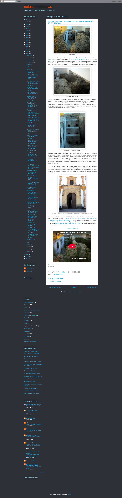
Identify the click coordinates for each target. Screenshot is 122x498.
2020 (27, 33)
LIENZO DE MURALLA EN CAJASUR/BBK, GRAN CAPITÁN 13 (33, 119)
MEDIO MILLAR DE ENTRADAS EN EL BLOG (32, 89)
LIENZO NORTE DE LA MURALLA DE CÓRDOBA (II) (33, 142)
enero (29, 251)
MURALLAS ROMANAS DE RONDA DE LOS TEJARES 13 (32, 155)
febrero (29, 249)
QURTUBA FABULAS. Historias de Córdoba (32, 464)
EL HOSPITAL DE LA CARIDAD (32, 71)
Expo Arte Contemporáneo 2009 (32, 310)
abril (28, 244)
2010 (27, 254)
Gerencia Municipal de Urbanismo (33, 371)
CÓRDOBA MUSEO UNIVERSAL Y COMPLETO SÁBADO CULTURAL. (32, 219)
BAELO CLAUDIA (31, 239)
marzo (29, 246)
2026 (27, 19)
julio (28, 66)
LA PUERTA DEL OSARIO (31, 225)
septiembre (30, 62)
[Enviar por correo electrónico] (73, 272)
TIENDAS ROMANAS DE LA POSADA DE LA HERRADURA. (33, 114)
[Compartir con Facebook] (79, 272)
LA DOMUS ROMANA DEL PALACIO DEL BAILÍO (32, 236)
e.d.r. (27, 423)
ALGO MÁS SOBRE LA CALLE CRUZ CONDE (33, 137)
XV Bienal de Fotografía (30, 341)
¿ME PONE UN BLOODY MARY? (34, 430)
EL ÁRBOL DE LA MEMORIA (31, 188)
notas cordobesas (38, 7)
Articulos (26, 304)
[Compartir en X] (77, 272)
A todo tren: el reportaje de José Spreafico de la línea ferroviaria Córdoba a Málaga (33, 446)
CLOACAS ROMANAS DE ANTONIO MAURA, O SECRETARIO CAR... (33, 205)
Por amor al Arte (30, 460)
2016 (27, 42)
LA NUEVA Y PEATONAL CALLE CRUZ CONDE (32, 161)
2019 (27, 35)
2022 (27, 28)
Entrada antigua (91, 287)
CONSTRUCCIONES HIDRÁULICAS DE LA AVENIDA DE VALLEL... (32, 77)
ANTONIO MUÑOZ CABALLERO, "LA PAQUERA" (32, 172)
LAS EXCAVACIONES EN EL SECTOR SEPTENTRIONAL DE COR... (33, 83)
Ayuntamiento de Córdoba (31, 356)
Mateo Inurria (27, 328)
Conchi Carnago (30, 418)
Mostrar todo (40, 472)
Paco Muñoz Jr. (30, 268)
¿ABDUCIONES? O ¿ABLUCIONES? (32, 109)
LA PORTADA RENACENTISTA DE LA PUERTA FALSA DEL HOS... (33, 166)
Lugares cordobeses (57, 274)
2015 (27, 44)
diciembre (30, 55)
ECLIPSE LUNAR (31, 150)
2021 (27, 31)
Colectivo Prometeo (31, 410)
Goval (26, 318)
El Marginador (30, 442)
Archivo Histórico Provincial (31, 351)
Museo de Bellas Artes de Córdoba (33, 376)
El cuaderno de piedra (32, 429)
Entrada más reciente (54, 287)
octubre (29, 60)
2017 (27, 40)
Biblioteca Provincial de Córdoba (32, 361)
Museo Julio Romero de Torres (32, 379)
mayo (29, 242)
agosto (29, 64)
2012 (27, 51)
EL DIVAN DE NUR (31, 435)
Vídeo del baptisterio (72, 228)
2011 (27, 53)
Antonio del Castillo (29, 302)
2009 (27, 256)
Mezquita (26, 331)
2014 (27, 47)
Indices (26, 323)
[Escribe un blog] (75, 272)
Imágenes (27, 320)
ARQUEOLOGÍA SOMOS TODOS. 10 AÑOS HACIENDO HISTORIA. (33, 230)
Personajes (27, 333)
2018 (27, 37)
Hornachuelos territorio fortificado (34, 424)
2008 (27, 258)
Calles (26, 307)
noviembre (30, 57)
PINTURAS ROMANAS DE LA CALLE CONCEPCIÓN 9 (33, 183)
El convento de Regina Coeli (33, 406)
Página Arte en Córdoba (30, 381)
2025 (27, 22)
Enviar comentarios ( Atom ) (76, 292)
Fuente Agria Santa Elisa (30, 315)
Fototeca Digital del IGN (30, 368)
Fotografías (27, 312)
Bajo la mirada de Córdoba (33, 404)
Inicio (74, 287)
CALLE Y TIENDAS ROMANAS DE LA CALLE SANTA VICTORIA (32, 98)
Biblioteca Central (28, 359)
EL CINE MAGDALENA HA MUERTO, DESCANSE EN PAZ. (33, 131)
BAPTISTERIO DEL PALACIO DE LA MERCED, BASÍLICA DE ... (33, 178)
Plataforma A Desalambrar (31, 388)
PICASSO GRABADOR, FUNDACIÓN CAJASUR (31, 125)
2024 (27, 24)
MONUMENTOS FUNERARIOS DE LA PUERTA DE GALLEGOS (32, 212)
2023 (27, 26)
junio (28, 69)
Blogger (69, 494)
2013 (27, 49)
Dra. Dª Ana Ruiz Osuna (78, 59)
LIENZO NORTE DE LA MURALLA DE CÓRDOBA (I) (33, 147)
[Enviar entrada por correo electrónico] (68, 272)
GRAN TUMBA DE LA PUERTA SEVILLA (32, 93)
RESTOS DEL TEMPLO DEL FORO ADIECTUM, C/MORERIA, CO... (32, 193)
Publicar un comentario (56, 281)
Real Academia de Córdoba (31, 390)
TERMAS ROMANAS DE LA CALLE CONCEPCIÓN (32, 199)
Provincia (26, 336)
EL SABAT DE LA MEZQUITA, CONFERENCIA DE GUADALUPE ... (33, 104)
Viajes (26, 339)
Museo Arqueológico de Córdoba (32, 373)
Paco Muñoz (29, 271)
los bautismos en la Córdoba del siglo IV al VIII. (68, 223)
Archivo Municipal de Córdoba (32, 353)
